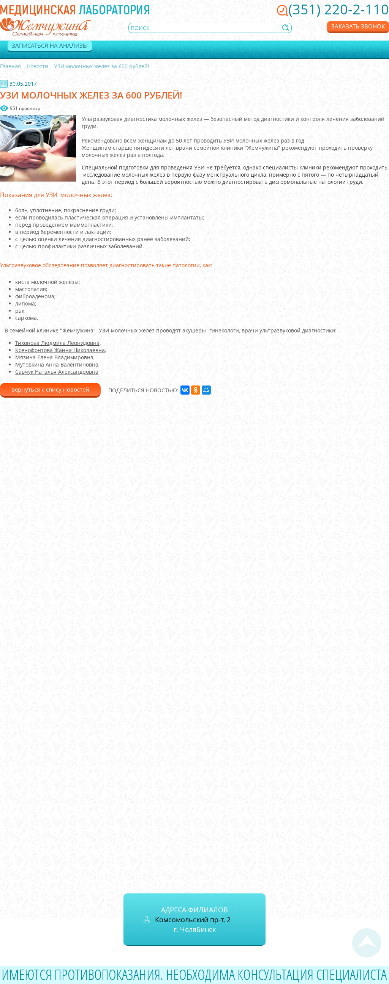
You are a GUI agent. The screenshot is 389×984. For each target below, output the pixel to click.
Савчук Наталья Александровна (56, 371)
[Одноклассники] (195, 390)
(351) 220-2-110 (338, 9)
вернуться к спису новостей (50, 389)
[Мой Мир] (206, 390)
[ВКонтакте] (185, 390)
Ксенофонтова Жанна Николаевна (60, 350)
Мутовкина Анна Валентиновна (56, 364)
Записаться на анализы (50, 45)
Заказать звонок (358, 26)
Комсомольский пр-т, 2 (193, 919)
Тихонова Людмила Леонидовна (57, 342)
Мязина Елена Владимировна (54, 357)
